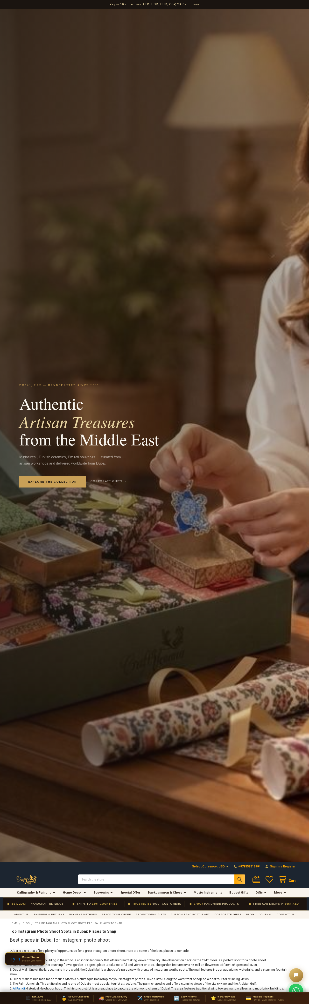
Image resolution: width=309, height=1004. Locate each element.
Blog (250, 914)
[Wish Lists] (270, 879)
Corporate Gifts (228, 914)
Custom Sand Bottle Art (190, 914)
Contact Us (286, 914)
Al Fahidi (19, 988)
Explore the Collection (52, 481)
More (278, 892)
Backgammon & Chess (165, 892)
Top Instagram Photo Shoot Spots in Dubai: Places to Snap (63, 931)
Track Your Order (116, 914)
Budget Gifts (238, 892)
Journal (265, 914)
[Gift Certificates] (257, 879)
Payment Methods (83, 914)
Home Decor (72, 892)
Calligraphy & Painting (34, 892)
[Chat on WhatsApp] (296, 991)
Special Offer (130, 892)
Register (289, 866)
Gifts (259, 892)
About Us (21, 914)
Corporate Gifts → (108, 481)
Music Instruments (208, 892)
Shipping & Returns (49, 914)
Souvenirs (101, 892)
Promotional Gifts (151, 914)
